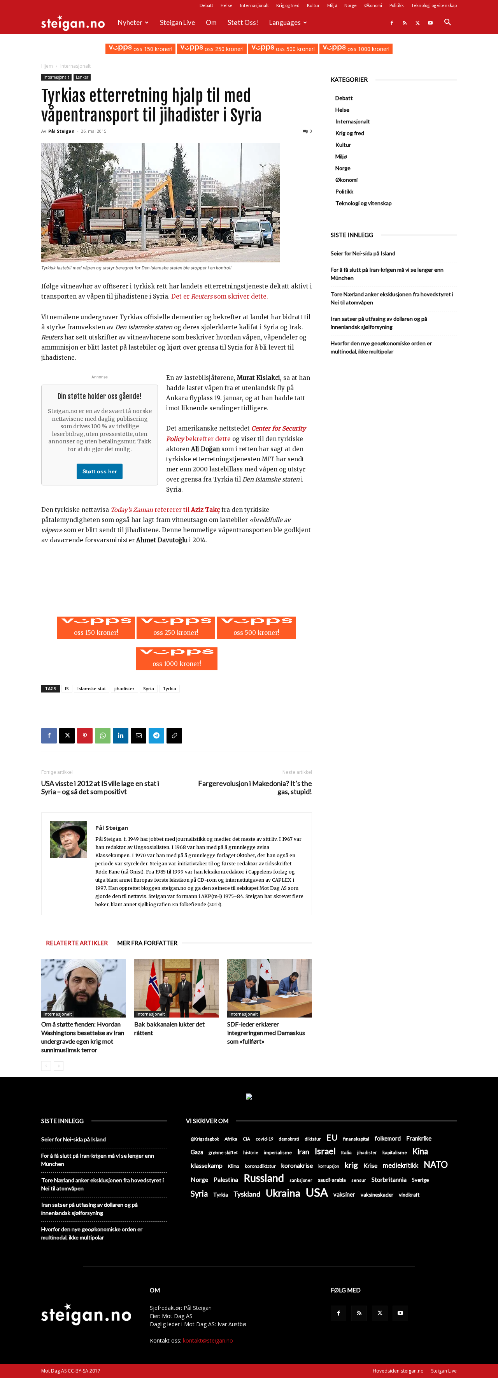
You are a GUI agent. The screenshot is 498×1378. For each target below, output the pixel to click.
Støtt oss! (243, 22)
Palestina (226, 1179)
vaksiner (344, 1194)
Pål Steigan (61, 131)
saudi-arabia (332, 1180)
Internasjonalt (254, 5)
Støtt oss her (99, 471)
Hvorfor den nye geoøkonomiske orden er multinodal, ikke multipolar (381, 347)
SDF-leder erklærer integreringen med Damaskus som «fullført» (266, 1032)
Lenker (82, 77)
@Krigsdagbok (205, 1138)
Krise (370, 1165)
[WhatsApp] (102, 735)
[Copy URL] (174, 735)
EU (332, 1138)
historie (250, 1152)
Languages (285, 22)
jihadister (124, 688)
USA (317, 1192)
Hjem (47, 66)
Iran (303, 1152)
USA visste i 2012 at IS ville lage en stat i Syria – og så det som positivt (100, 787)
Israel (325, 1151)
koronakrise (297, 1165)
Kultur (313, 5)
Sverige (420, 1180)
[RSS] (404, 22)
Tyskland (246, 1194)
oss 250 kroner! (223, 49)
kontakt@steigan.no (208, 1340)
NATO (436, 1164)
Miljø (332, 5)
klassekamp (207, 1165)
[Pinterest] (85, 735)
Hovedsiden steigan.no (398, 1370)
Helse (227, 5)
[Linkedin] (120, 735)
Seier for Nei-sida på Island (363, 253)
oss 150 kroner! (152, 49)
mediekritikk (400, 1165)
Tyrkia (169, 688)
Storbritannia (389, 1179)
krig (351, 1165)
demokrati (289, 1138)
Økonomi (373, 5)
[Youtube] (430, 22)
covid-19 (264, 1138)
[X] (417, 22)
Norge (350, 5)
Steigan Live (177, 22)
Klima (233, 1166)
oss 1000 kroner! (367, 49)
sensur (358, 1180)
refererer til (165, 509)
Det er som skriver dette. (219, 296)
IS (67, 688)
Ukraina (283, 1193)
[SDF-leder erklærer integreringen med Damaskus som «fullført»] (269, 988)
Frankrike (418, 1138)
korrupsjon (328, 1166)
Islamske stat (91, 688)
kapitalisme (394, 1152)
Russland (264, 1178)
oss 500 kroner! (294, 49)
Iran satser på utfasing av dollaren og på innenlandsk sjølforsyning (379, 322)
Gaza (197, 1152)
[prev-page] (46, 1066)
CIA (246, 1138)
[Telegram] (156, 735)
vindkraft (409, 1195)
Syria (148, 688)
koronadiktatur (260, 1166)
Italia (346, 1152)
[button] (447, 23)
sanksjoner (300, 1180)
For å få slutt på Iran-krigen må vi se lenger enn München (387, 273)
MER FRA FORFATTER (147, 942)
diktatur (313, 1138)
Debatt (206, 5)
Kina (420, 1151)
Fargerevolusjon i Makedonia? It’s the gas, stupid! (255, 787)
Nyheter (130, 22)
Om (211, 22)
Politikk (396, 5)
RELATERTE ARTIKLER (77, 942)
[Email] (138, 735)
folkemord (388, 1138)
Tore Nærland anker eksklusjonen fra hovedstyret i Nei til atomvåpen (392, 298)
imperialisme (278, 1152)
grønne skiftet (223, 1152)
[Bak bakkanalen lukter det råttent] (176, 988)
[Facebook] (392, 22)
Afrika (230, 1139)
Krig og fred (288, 5)
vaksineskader (377, 1195)
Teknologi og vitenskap (434, 5)
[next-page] (58, 1066)
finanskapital (356, 1139)
